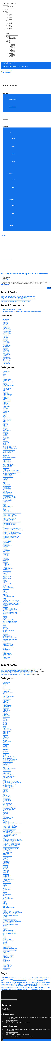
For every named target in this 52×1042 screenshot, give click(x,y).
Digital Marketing (7, 486)
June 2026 (5, 322)
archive (5, 412)
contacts (5, 479)
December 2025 (7, 330)
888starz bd (6, 411)
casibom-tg (6, 455)
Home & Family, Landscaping (10, 523)
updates (5, 641)
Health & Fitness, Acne (8, 511)
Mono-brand (6, 558)
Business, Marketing (8, 451)
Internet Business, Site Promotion (11, 536)
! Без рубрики (6, 371)
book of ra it (6, 442)
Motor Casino (48, 982)
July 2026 (5, 321)
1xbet (4, 390)
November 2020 (7, 358)
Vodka (4, 648)
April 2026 (5, 324)
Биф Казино (8, 985)
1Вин (6, 978)
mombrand (5, 554)
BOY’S (10, 17)
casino (4, 456)
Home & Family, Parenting (9, 524)
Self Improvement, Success (9, 622)
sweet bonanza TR (7, 636)
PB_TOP (5, 581)
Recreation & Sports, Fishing (10, 609)
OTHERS (8, 30)
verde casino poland (8, 645)
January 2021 (6, 357)
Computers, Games (7, 474)
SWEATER (8, 25)
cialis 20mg (8, 980)
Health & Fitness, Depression (10, 515)
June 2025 (5, 337)
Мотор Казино (11, 987)
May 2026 (5, 323)
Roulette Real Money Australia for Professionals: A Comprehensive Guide (18, 296)
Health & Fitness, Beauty (9, 514)
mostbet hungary (7, 564)
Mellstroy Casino (42, 982)
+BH (4, 375)
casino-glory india (7, 466)
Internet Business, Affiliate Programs (12, 528)
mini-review (6, 551)
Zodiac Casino (38, 984)
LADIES (10, 16)
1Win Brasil (6, 380)
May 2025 (5, 339)
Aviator (5, 416)
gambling (5, 502)
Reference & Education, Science (10, 613)
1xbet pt (5, 402)
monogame (6, 560)
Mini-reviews (6, 553)
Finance (5, 491)
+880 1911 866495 (7, 63)
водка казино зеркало (40, 989)
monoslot (5, 562)
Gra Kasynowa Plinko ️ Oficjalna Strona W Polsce (24, 273)
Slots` (4, 626)
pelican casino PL (7, 584)
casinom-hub (6, 468)
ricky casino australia (8, 620)
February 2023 (6, 355)
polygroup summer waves (10, 3)
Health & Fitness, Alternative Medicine (12, 513)
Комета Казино (7, 653)
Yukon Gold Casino (28, 984)
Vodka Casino (19, 984)
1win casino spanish (8, 381)
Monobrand (6, 559)
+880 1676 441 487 (10, 1030)
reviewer (5, 617)
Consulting (5, 478)
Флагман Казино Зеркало (35, 987)
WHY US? (5, 9)
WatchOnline (6, 650)
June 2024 (5, 349)
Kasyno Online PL (7, 541)
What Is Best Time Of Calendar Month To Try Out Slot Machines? (16, 300)
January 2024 (6, 353)
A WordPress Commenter (9, 309)
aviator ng (5, 425)
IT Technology (6, 538)
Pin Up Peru (6, 589)
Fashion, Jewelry (7, 490)
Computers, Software (8, 477)
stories (5, 631)
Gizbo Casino (8, 982)
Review (5, 614)
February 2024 (6, 351)
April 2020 (5, 359)
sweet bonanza (6, 635)
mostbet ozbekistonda (8, 568)
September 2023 (7, 354)
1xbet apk (5, 392)
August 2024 (6, 346)
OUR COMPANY (9, 6)
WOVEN (8, 20)
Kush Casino (28, 982)
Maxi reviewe (6, 550)
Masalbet (5, 549)
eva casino (15, 980)
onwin (4, 577)
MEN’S (10, 14)
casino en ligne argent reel (9, 457)
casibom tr (5, 454)
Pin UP (4, 585)
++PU (4, 374)
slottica (5, 627)
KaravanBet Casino (7, 540)
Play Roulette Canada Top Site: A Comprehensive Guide (14, 297)
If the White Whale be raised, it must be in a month (29, 311)
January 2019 (6, 363)
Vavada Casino (11, 984)
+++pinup (5, 372)
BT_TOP (5, 444)
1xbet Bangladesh (7, 394)
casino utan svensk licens (9, 465)
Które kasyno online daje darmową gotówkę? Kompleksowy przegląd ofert (18, 298)
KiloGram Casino (22, 982)
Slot (4, 623)
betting (5, 434)
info (4, 527)
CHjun (4, 469)
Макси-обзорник (7, 654)
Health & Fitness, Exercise (9, 518)
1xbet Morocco (6, 401)
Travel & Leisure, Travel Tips (10, 639)
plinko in (5, 593)
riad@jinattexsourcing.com (12, 1032)
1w (4, 378)
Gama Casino (6, 501)
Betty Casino (39, 977)
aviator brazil (6, 417)
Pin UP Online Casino (8, 587)
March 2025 (6, 341)
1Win (2, 978)
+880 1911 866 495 (10, 1019)
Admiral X (16, 977)
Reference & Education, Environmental (12, 611)
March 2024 (6, 350)
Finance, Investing (7, 493)
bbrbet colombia (7, 430)
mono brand (6, 555)
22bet (4, 407)
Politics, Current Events (8, 596)
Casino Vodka (46, 977)
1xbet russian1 (6, 406)
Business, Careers (7, 447)
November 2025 (7, 331)
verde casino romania (8, 647)
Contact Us (3, 235)
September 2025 (7, 333)
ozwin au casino (7, 578)
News (4, 573)
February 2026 (6, 327)
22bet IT (5, 410)
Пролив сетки (6, 657)
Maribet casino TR (7, 545)
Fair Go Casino (6, 487)
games (4, 505)
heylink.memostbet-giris (9, 519)
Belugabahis (6, 433)
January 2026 (6, 328)
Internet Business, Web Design (10, 537)
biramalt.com (6, 437)
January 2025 (6, 342)
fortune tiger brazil (7, 500)
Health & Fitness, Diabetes (9, 517)
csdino (4, 483)
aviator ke (5, 423)
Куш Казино (45, 985)
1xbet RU (5, 403)
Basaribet (5, 429)
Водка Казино (15, 985)
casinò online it (6, 463)
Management (6, 544)
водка (4, 652)
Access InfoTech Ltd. (28, 1037)
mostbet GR (6, 563)
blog (4, 439)
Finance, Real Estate (8, 495)
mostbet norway (7, 567)
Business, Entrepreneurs (9, 450)
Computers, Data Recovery (9, 473)
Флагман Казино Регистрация (26, 989)
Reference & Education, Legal (10, 612)
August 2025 (6, 335)
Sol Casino (7, 984)
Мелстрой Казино (4, 987)
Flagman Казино (32, 980)
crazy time (5, 481)
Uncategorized (6, 640)
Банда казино (3, 985)
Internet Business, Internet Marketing (12, 533)
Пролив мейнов (7, 656)
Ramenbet (5, 607)
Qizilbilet (5, 605)
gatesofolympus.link (8, 506)
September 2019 (7, 360)
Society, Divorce (7, 629)
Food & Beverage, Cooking (9, 496)
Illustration (5, 526)
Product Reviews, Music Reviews (11, 604)
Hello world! (20, 309)
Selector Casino (3, 984)
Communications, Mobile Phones (11, 470)
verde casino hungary (8, 644)
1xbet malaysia (6, 399)
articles (5, 414)
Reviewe (5, 616)
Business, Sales (7, 452)
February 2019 (6, 362)
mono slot (5, 556)
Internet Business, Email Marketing (11, 532)
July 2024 (5, 348)
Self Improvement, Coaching (10, 621)
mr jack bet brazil (7, 572)
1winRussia (6, 389)
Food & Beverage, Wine (8, 499)
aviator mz (5, 424)
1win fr (4, 383)
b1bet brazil (6, 426)
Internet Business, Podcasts (10, 535)
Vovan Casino (6, 649)
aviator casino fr (7, 420)
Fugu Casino (40, 980)
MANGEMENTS (9, 8)
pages (4, 580)
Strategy (5, 632)
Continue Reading (5, 284)
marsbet (5, 547)
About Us (5, 5)
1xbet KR (5, 398)
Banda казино (27, 977)
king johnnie (6, 542)
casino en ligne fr (7, 459)
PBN (4, 582)
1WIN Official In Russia (8, 385)
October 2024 (6, 344)
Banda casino (21, 977)
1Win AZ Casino (7, 379)
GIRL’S (10, 19)
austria (4, 415)
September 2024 (7, 345)
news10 (5, 575)
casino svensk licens (8, 464)
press (4, 599)
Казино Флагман (32, 985)
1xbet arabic (6, 393)
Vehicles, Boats (7, 643)
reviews (5, 618)
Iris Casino (15, 982)
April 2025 (5, 340)
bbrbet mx (5, 432)
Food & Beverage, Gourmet (9, 497)
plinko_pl (5, 279)
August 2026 (6, 319)
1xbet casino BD (7, 396)
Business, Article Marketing (9, 446)
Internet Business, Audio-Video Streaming (13, 529)
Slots (4, 625)
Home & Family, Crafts (8, 520)
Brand (4, 443)
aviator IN (5, 421)
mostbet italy (6, 565)
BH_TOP (5, 435)
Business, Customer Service (10, 448)
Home (4, 2)
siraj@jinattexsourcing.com (9, 62)
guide (4, 509)
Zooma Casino (46, 984)
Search (2, 286)
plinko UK (5, 594)
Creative (5, 482)
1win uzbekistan (7, 388)
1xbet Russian (6, 405)
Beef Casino (32, 977)
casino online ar (7, 461)
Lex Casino (36, 982)
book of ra (5, 441)
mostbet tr (5, 569)
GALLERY (5, 11)
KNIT (7, 12)
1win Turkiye (6, 387)
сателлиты (6, 658)
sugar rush (5, 634)
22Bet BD (5, 408)
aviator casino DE (7, 419)
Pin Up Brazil (6, 586)
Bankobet (5, 428)
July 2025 (5, 336)
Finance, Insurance (7, 492)
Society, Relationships (8, 630)
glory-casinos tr (7, 508)
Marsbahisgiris (6, 546)
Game (4, 504)
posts (4, 598)
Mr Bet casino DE (7, 571)
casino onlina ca (7, 460)
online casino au (7, 576)
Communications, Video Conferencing (12, 472)
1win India (5, 384)
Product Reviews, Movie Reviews (11, 603)
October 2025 (6, 332)
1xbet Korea (6, 397)
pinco (4, 590)
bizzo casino (6, 438)
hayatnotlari (6, 510)
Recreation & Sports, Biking (9, 608)
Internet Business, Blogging (9, 531)
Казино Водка (23, 985)
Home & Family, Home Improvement (11, 522)
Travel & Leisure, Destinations (10, 638)
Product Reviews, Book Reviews (11, 600)
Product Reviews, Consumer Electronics (12, 602)
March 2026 (6, 326)
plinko (4, 591)
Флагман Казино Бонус (20, 987)
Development (6, 484)
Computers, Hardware (8, 475)
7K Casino (11, 977)
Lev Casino (32, 982)
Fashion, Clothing (7, 488)
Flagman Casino (22, 980)
